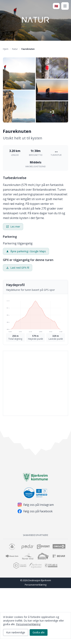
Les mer (15, 226)
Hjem (5, 49)
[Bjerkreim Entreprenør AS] (43, 556)
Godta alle (39, 632)
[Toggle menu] (65, 6)
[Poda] (27, 546)
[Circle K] (59, 546)
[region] (35, 387)
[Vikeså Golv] (12, 556)
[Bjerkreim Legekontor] (35, 565)
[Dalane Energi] (19, 565)
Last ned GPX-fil (19, 267)
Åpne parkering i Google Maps (28, 251)
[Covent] (43, 546)
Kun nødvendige (15, 632)
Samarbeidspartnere (35, 535)
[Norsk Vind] (27, 556)
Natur (15, 49)
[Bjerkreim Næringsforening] (12, 546)
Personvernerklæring (35, 584)
